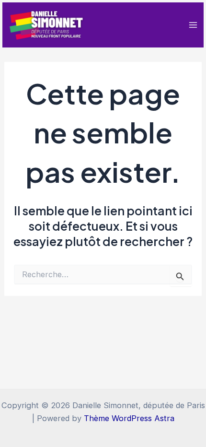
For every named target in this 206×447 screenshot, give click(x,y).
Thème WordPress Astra (129, 418)
